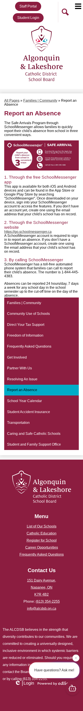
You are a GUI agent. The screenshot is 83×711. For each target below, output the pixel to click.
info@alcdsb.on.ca (41, 608)
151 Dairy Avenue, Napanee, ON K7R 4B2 (41, 587)
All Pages (11, 100)
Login (28, 683)
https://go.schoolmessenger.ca (28, 232)
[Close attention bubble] (75, 657)
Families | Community (40, 100)
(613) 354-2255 (48, 601)
